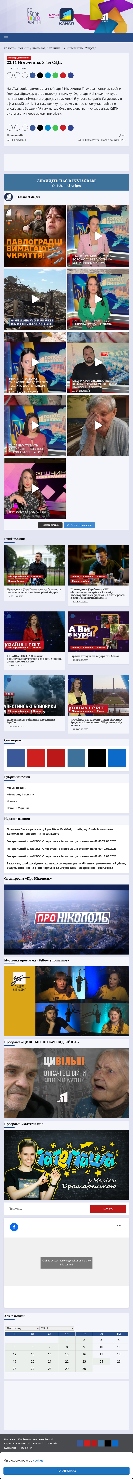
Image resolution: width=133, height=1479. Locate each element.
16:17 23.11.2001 (17, 68)
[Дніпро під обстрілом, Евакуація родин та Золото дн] (35, 425)
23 (84, 1361)
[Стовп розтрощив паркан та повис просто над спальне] (35, 362)
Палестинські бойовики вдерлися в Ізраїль (31, 721)
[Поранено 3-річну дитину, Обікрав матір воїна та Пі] (98, 299)
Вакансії (38, 1443)
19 (14, 1361)
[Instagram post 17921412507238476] (35, 299)
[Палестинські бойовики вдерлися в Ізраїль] (34, 695)
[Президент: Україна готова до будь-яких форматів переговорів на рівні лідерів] (34, 565)
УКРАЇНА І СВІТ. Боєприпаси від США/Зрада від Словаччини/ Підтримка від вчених (96, 722)
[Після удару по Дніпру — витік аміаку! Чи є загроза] (98, 425)
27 (32, 1369)
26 (14, 1369)
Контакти (10, 1447)
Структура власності (17, 1443)
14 (49, 1354)
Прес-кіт (52, 1443)
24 (101, 1361)
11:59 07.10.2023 (80, 729)
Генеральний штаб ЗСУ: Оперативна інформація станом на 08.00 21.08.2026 (61, 841)
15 (67, 1354)
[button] (7, 37)
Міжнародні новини (18, 58)
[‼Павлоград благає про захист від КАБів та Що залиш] (35, 236)
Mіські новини (16, 787)
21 (49, 1361)
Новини (37, 576)
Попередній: (16, 138)
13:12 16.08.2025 (80, 602)
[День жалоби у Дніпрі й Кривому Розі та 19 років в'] (98, 236)
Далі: (102, 138)
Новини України (16, 581)
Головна (9, 1439)
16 (84, 1354)
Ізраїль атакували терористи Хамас (94, 656)
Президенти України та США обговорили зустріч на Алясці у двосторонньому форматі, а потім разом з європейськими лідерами (97, 594)
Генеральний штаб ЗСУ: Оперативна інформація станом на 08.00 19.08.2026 (61, 849)
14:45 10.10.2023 (80, 660)
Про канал (26, 1447)
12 (14, 1354)
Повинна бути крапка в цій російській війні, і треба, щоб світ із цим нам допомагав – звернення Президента (60, 831)
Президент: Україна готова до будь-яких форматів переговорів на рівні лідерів (34, 591)
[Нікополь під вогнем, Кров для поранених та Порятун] (98, 362)
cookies (38, 1460)
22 (67, 1361)
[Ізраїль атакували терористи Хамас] (98, 631)
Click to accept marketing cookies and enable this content (66, 1263)
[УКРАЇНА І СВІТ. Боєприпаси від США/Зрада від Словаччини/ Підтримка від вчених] (98, 695)
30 (84, 1369)
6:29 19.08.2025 (16, 596)
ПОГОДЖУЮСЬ (66, 1470)
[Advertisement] (67, 162)
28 (49, 1369)
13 (32, 1354)
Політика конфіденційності (35, 1439)
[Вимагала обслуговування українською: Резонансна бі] (35, 488)
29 (67, 1369)
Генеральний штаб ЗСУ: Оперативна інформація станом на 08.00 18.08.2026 (61, 856)
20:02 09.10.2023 (16, 726)
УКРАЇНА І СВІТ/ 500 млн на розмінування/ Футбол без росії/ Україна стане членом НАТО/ (34, 658)
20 (32, 1361)
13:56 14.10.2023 (16, 665)
